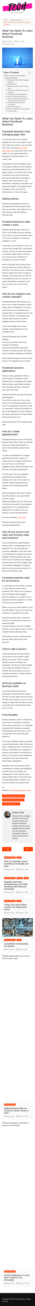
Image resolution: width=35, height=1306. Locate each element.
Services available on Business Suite (19, 109)
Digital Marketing (9, 44)
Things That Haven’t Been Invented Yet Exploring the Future (15, 907)
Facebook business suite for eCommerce (16, 103)
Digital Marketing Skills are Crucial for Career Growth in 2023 (16, 1110)
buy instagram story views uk (14, 796)
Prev (7, 849)
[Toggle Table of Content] (28, 72)
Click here (22, 517)
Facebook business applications (17, 94)
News (19, 857)
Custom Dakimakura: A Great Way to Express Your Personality (17, 1277)
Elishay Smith (8, 41)
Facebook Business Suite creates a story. (18, 87)
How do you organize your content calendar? (18, 91)
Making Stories (12, 84)
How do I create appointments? (17, 96)
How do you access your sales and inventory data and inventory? (18, 99)
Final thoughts (12, 111)
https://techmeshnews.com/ (20, 790)
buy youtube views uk (12, 804)
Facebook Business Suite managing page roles (18, 81)
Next (27, 849)
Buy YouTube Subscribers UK (14, 800)
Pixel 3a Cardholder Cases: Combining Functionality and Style (16, 863)
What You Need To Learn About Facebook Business (15, 77)
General (19, 878)
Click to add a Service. (14, 106)
